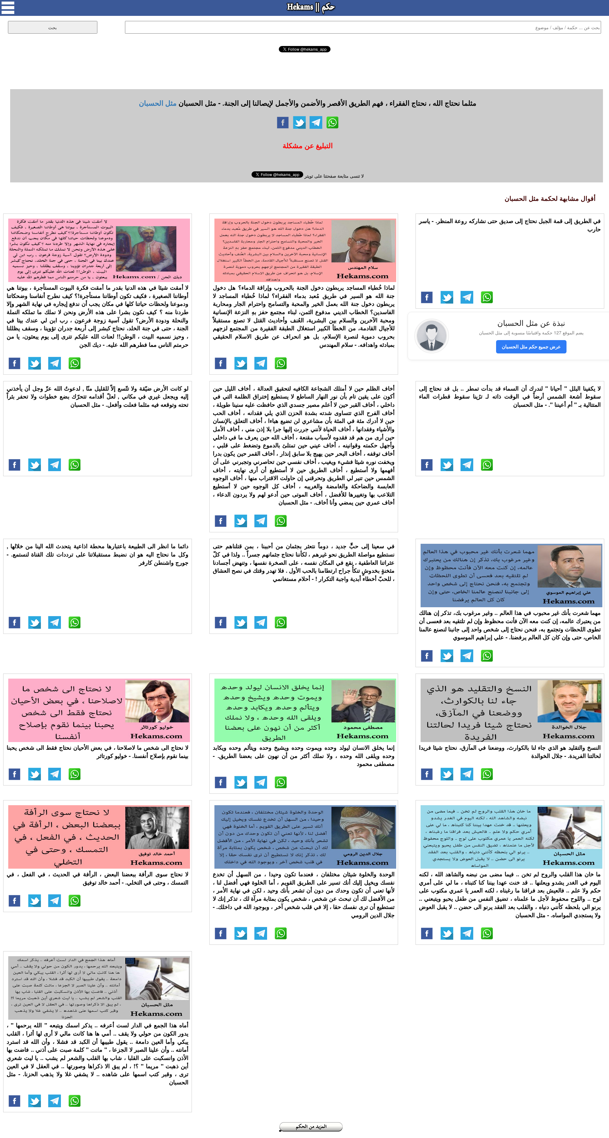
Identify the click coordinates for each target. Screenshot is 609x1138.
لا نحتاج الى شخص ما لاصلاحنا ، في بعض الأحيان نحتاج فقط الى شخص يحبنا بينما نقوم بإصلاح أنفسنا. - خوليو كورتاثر (97, 751)
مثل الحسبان (158, 103)
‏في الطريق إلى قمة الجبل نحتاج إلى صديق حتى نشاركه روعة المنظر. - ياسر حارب (510, 225)
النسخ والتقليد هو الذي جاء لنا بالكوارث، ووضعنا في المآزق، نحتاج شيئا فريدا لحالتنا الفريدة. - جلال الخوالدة (510, 751)
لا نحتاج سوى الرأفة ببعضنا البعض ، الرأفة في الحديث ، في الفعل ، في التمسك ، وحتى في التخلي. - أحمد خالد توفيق (97, 878)
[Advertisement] (304, 70)
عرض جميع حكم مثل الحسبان (531, 346)
